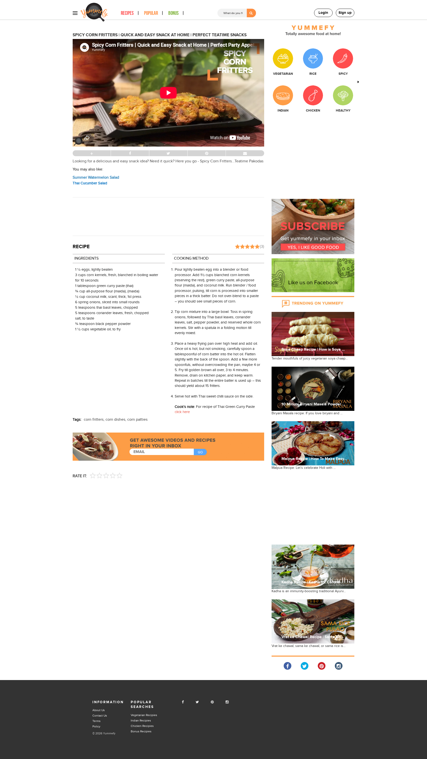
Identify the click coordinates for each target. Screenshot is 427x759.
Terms (96, 721)
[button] (313, 226)
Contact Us (99, 715)
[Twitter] (197, 702)
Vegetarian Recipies (144, 715)
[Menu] (75, 12)
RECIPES (127, 13)
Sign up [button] (345, 12)
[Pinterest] (212, 702)
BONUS (173, 13)
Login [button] (323, 12)
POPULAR (151, 13)
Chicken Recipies (142, 726)
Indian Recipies (141, 720)
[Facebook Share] (287, 666)
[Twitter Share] (304, 666)
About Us (98, 710)
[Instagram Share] (338, 666)
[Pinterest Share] (321, 666)
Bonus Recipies (141, 731)
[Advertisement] (168, 216)
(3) (262, 246)
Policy (96, 726)
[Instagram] (227, 702)
